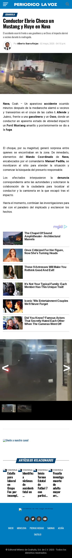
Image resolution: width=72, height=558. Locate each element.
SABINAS (51, 528)
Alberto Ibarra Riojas (27, 43)
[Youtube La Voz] (45, 519)
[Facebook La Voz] (27, 519)
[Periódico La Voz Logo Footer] (36, 508)
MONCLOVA (21, 528)
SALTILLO (37, 534)
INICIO (10, 528)
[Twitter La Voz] (33, 519)
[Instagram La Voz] (39, 519)
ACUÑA (61, 528)
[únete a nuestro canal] (36, 448)
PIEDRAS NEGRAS (37, 528)
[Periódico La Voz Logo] (36, 6)
